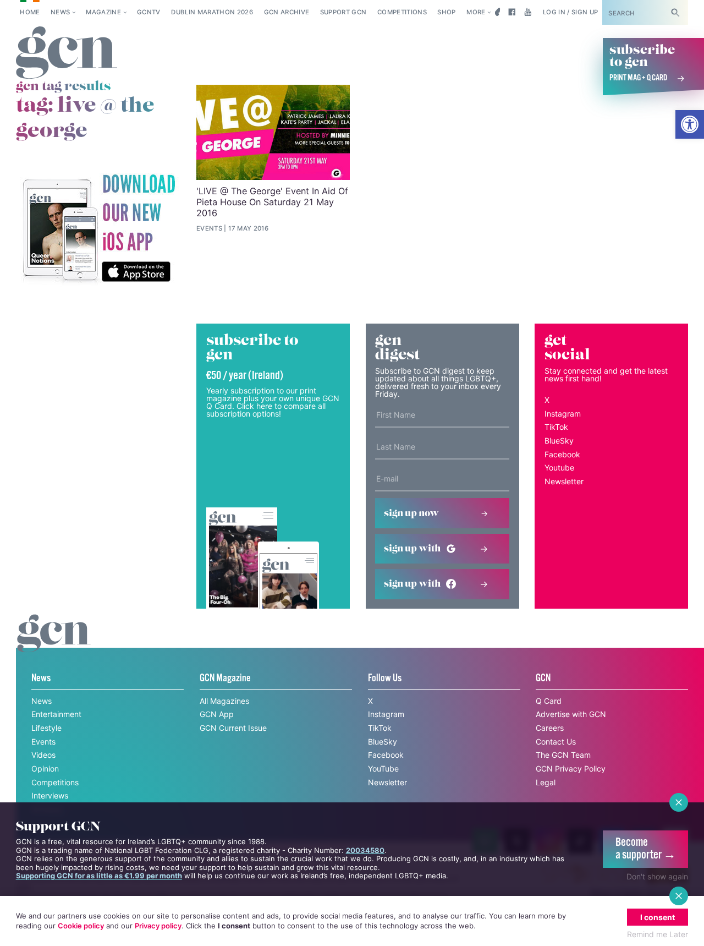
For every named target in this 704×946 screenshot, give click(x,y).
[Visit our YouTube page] (527, 12)
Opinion (45, 768)
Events (43, 741)
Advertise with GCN (571, 714)
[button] (689, 124)
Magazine (103, 12)
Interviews (49, 795)
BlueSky (559, 440)
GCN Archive (287, 12)
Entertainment (56, 714)
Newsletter (564, 481)
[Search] (675, 12)
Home (30, 12)
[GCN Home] (66, 53)
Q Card (549, 701)
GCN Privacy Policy (571, 768)
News (60, 12)
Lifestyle (46, 727)
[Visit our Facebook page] (511, 12)
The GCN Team (563, 754)
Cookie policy (81, 925)
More (475, 12)
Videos (43, 754)
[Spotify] (98, 229)
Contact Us (556, 741)
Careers (550, 727)
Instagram (562, 413)
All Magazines (224, 701)
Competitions (402, 12)
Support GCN (343, 12)
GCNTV (149, 12)
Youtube (559, 467)
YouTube (383, 768)
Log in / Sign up (570, 12)
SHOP (446, 12)
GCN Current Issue (233, 727)
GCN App (217, 714)
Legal (546, 782)
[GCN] (54, 643)
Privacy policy (158, 925)
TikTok (556, 426)
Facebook (562, 454)
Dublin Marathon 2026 (212, 12)
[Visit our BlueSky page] (496, 12)
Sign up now (411, 513)
